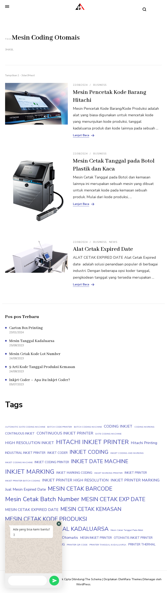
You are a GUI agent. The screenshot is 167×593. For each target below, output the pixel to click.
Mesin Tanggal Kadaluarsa (31, 341)
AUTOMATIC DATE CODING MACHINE (25, 426)
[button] (59, 523)
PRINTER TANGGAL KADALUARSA (107, 544)
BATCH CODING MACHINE (88, 426)
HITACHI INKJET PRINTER (92, 442)
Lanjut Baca (81, 135)
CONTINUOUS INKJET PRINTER (65, 433)
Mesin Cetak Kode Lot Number (34, 354)
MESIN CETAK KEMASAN (90, 509)
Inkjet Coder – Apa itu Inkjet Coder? (39, 380)
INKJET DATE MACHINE (99, 461)
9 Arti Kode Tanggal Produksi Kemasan (42, 367)
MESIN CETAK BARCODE (80, 489)
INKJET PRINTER (136, 473)
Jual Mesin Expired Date (25, 489)
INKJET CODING (89, 452)
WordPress (83, 584)
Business (100, 85)
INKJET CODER (57, 453)
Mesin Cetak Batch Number (42, 499)
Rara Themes (133, 579)
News (113, 242)
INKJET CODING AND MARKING (127, 453)
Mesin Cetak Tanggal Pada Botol (127, 530)
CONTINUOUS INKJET (20, 433)
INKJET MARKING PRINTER (108, 473)
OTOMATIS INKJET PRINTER (133, 538)
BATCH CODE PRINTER (59, 426)
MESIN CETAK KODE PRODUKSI (46, 519)
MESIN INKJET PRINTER (96, 538)
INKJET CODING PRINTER (52, 462)
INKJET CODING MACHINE (19, 462)
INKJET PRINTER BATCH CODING (22, 480)
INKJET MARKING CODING (74, 473)
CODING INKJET (118, 426)
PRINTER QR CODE (77, 544)
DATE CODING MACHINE (108, 433)
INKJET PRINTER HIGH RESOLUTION (75, 480)
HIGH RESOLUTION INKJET (29, 442)
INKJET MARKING (29, 472)
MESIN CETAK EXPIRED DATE (31, 509)
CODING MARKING (144, 426)
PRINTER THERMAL (142, 544)
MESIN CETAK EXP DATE (113, 499)
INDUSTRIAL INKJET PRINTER (25, 453)
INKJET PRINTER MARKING (135, 480)
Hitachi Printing (144, 442)
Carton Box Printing (26, 328)
